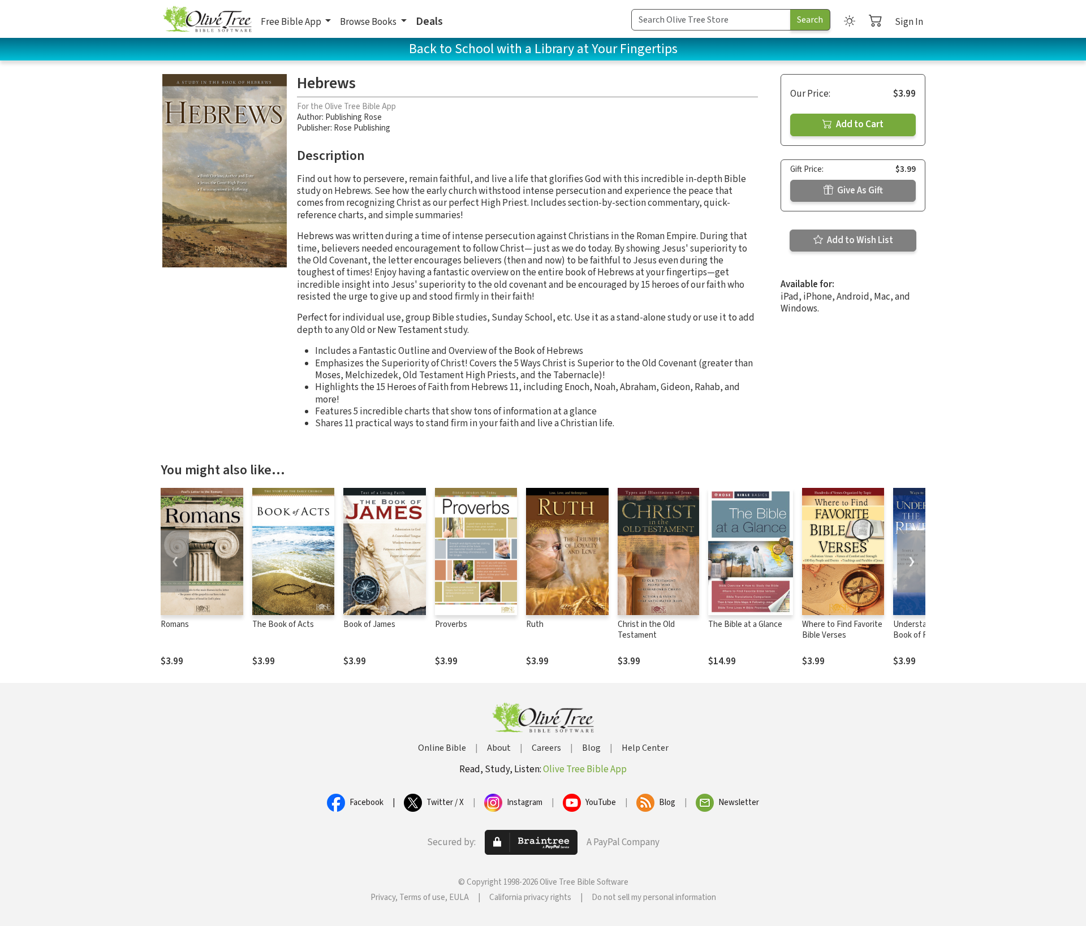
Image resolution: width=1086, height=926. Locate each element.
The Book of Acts (283, 624)
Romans (175, 624)
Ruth (535, 624)
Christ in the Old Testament (646, 629)
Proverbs (451, 624)
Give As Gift (859, 190)
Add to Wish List (859, 240)
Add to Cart (859, 124)
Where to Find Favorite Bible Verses (842, 629)
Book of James (369, 624)
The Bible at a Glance (745, 624)
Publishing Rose (353, 117)
